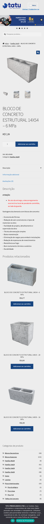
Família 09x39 (10, 461)
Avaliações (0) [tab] (8, 181)
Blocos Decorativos (12, 453)
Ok (13, 521)
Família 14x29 (10, 465)
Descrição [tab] (6, 168)
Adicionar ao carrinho (26, 144)
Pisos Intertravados (12, 484)
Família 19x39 (10, 472)
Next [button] (41, 20)
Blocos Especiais (11, 457)
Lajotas (7, 480)
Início (7, 43)
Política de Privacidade (25, 521)
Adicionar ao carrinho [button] (22, 304)
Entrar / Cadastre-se (31, 9)
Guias (7, 476)
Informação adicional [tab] (11, 174)
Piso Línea (11, 491)
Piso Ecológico (13, 487)
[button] (38, 52)
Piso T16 (11, 495)
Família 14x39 (14, 43)
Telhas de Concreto (12, 499)
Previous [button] (3, 20)
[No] (41, 513)
